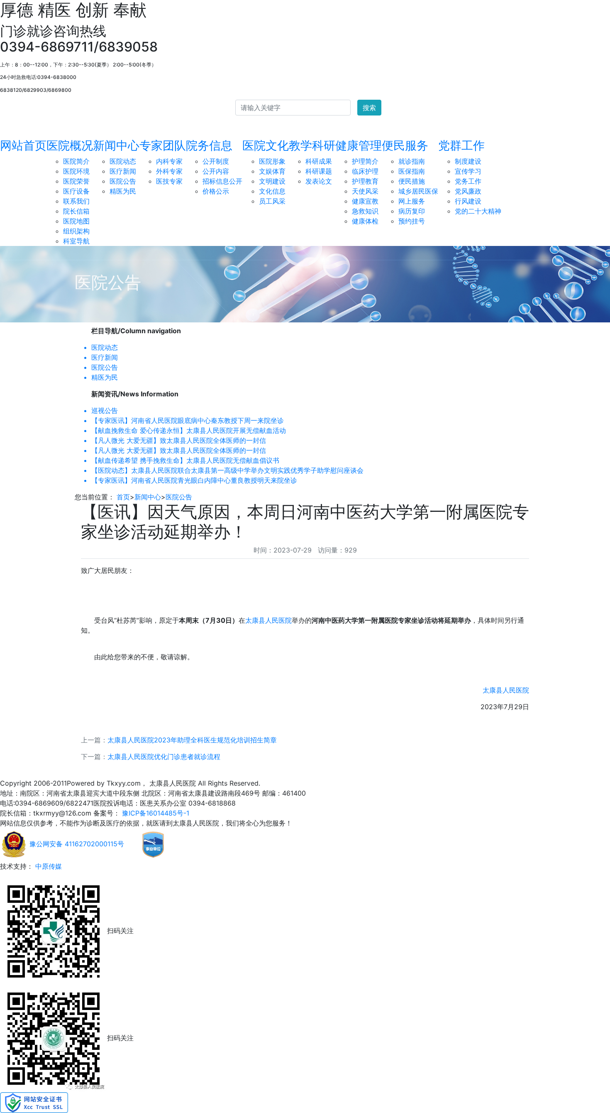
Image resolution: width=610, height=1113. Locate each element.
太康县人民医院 (268, 620)
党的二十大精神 (478, 211)
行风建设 (468, 201)
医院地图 (76, 221)
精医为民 (123, 191)
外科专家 (169, 171)
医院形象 (272, 161)
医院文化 (265, 145)
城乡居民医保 (418, 191)
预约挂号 (411, 221)
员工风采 (272, 201)
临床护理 (365, 171)
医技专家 (169, 181)
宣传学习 (468, 171)
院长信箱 (76, 211)
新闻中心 (116, 145)
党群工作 (461, 145)
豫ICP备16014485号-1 (154, 813)
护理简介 (365, 161)
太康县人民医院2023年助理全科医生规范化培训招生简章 (192, 740)
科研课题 (318, 171)
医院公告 (123, 181)
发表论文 (318, 181)
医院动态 (123, 161)
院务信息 (209, 145)
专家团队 (162, 145)
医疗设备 (76, 191)
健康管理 (358, 145)
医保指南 (411, 171)
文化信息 (272, 191)
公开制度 (216, 161)
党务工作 (468, 181)
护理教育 (365, 181)
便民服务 (405, 145)
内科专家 (169, 161)
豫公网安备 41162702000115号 (75, 844)
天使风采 (365, 191)
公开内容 (216, 171)
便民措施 (411, 181)
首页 (123, 497)
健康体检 (365, 221)
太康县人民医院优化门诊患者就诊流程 (163, 756)
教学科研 (312, 145)
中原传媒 (47, 866)
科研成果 (318, 161)
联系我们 (76, 201)
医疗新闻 (123, 171)
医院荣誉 (76, 181)
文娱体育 (272, 171)
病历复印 (411, 211)
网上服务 (411, 201)
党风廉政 (468, 191)
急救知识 (365, 211)
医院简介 (76, 161)
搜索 (369, 107)
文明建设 (272, 181)
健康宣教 (365, 201)
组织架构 (76, 231)
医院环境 (76, 171)
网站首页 (23, 145)
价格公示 (216, 191)
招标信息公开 (222, 181)
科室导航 (76, 241)
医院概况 (69, 145)
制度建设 (468, 161)
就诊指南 (411, 161)
